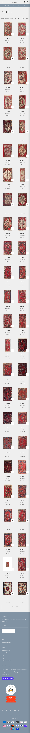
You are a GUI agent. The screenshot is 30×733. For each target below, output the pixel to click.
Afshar (7, 598)
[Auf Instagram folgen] (6, 710)
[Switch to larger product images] (15, 18)
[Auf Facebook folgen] (2, 710)
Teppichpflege (5, 653)
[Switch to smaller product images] (18, 18)
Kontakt (4, 647)
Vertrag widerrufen (6, 661)
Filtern (2, 18)
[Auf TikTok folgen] (19, 710)
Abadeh (8, 38)
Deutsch (18, 715)
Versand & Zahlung (6, 642)
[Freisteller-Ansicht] (23, 18)
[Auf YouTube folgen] (15, 710)
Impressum (4, 637)
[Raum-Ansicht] (27, 18)
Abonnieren (8, 631)
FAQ (3, 658)
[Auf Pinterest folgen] (11, 710)
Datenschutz (5, 645)
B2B (3, 655)
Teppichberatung (6, 650)
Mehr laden (15, 607)
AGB (3, 639)
